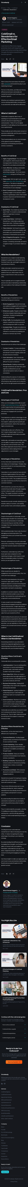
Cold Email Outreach (6, 1094)
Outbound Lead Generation (8, 1108)
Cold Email (14, 8)
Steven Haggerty (12, 18)
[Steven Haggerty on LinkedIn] (19, 890)
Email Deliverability (5, 1113)
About (2, 1127)
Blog (9, 8)
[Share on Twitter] (10, 59)
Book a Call (5, 1172)
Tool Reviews (4, 1145)
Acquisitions (4, 1156)
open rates (9, 181)
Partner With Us (5, 1159)
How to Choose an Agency (7, 1137)
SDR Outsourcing (5, 1110)
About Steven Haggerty (10, 890)
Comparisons (4, 1151)
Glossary (3, 1143)
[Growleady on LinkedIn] (2, 1083)
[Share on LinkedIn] (7, 59)
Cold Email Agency (5, 1091)
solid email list (6, 174)
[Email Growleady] (4, 1083)
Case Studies (4, 1148)
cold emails (7, 84)
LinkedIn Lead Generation (7, 1116)
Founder (3, 1129)
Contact (3, 1153)
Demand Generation (6, 1105)
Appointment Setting (6, 1097)
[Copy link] (13, 59)
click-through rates (18, 181)
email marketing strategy (12, 405)
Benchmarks (4, 1135)
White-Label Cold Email (7, 1118)
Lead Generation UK (6, 1102)
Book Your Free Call (12, 1062)
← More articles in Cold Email (8, 13)
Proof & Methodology (6, 1132)
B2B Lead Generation (6, 1100)
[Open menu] (25, 2)
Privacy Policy (14, 1181)
